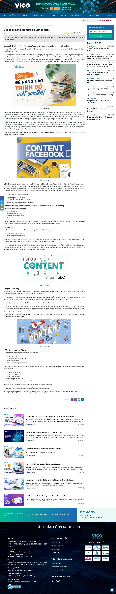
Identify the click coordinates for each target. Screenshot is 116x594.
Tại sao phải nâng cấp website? (97, 89)
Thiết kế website (92, 46)
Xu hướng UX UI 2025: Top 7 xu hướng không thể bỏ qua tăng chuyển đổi (50, 416)
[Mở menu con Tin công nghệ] (101, 15)
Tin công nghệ (91, 107)
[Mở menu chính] (4, 20)
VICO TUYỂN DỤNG (92, 70)
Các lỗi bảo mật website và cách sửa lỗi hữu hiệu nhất (44, 432)
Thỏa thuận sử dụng (56, 563)
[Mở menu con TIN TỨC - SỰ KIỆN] (46, 15)
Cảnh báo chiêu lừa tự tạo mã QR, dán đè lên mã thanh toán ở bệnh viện (99, 57)
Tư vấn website (91, 87)
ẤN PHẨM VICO (55, 552)
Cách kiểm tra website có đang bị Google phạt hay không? (45, 496)
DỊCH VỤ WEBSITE (16, 26)
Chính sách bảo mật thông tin (59, 566)
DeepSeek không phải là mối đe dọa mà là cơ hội (100, 110)
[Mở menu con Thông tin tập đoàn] (26, 15)
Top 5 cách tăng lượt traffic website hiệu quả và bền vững (45, 464)
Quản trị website (27, 26)
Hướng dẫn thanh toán (57, 570)
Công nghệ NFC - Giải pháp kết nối (13, 515)
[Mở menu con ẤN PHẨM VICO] (83, 15)
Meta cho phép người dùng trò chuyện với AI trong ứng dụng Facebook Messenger (99, 66)
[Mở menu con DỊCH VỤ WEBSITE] (65, 15)
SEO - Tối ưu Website (57, 545)
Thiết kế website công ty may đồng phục (98, 49)
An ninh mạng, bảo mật (94, 54)
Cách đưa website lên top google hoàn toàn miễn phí (43, 448)
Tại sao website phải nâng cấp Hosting (100, 95)
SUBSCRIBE (100, 36)
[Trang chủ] (4, 15)
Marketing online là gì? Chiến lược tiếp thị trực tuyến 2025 (100, 118)
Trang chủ (6, 26)
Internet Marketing (92, 115)
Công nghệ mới (91, 62)
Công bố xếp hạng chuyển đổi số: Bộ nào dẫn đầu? (99, 102)
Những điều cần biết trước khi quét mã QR (99, 82)
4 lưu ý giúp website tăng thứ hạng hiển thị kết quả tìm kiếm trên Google (50, 480)
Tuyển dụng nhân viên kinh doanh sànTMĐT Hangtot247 (98, 74)
